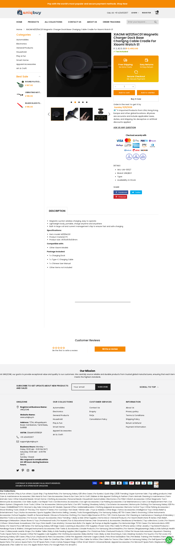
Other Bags (111, 510)
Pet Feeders (155, 536)
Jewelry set (20, 539)
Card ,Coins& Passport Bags (63, 542)
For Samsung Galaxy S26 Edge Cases (48, 526)
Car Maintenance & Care (134, 501)
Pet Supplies (91, 526)
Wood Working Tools (9, 510)
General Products (24, 47)
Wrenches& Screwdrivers (20, 523)
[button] (71, 102)
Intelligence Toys (144, 510)
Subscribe (103, 387)
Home (19, 22)
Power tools (104, 526)
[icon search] (155, 22)
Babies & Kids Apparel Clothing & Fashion (109, 496)
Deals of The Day (27, 510)
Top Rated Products (159, 526)
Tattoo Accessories (126, 510)
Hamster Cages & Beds (94, 536)
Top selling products (158, 493)
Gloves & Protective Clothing (64, 515)
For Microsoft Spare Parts (142, 542)
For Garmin (129, 528)
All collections (53, 22)
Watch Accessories (135, 499)
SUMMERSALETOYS (15, 507)
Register (146, 13)
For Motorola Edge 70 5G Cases (133, 523)
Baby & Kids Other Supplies (85, 518)
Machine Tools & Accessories (13, 518)
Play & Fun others (24, 493)
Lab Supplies (51, 534)
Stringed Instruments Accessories (40, 528)
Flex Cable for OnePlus (49, 539)
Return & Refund (133, 423)
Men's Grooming (139, 512)
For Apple (87, 523)
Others (4, 523)
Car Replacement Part (157, 501)
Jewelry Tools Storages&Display (84, 512)
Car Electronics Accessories (66, 501)
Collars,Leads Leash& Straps (18, 531)
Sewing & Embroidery (163, 515)
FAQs (91, 415)
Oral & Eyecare (118, 515)
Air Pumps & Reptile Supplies (105, 523)
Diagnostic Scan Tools (24, 504)
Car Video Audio (30, 501)
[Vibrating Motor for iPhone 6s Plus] (20, 95)
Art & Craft (21, 68)
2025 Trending (121, 493)
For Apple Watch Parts (38, 544)
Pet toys (36, 523)
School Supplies (19, 515)
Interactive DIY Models (52, 507)
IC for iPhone (32, 539)
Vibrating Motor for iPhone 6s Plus (33, 92)
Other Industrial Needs (23, 499)
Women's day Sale (32, 507)
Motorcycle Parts (64, 504)
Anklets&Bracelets (86, 507)
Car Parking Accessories (111, 501)
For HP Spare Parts (41, 542)
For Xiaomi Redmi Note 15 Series (142, 518)
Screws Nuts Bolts (73, 523)
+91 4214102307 (121, 13)
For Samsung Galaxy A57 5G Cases (115, 512)
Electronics (21, 43)
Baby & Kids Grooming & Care (113, 534)
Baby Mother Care (90, 534)
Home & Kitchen (7, 493)
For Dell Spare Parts (157, 539)
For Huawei (62, 520)
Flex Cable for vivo (19, 544)
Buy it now (136, 99)
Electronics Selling (60, 512)
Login (134, 13)
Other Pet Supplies (36, 534)
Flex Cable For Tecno (109, 539)
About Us (92, 22)
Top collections (150, 520)
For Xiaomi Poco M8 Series (18, 526)
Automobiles (22, 39)
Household (21, 52)
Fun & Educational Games (80, 520)
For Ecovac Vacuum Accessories (42, 518)
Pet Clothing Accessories (70, 534)
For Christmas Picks (96, 531)
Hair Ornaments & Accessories (106, 520)
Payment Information (136, 427)
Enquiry (92, 411)
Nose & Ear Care (71, 496)
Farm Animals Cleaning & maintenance (147, 496)
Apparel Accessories (26, 64)
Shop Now (122, 3)
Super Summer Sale (138, 493)
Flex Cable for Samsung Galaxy (133, 539)
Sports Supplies (44, 512)
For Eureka (98, 493)
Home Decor (104, 518)
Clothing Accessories (57, 499)
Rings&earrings (142, 528)
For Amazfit (70, 544)
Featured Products (115, 531)
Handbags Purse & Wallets (11, 528)
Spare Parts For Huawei (16, 534)
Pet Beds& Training (139, 536)
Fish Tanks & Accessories (67, 528)
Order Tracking (111, 22)
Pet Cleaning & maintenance (140, 515)
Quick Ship (38, 493)
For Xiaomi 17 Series (45, 510)
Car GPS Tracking (81, 504)
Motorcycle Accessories (10, 501)
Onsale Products (87, 528)
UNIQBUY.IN (37, 483)
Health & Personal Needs (38, 515)
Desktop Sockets (135, 534)
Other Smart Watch (86, 542)
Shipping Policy (133, 419)
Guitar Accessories (27, 512)
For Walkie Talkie (39, 531)
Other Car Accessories (45, 504)
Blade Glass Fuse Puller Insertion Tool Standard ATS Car (33, 103)
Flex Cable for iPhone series (123, 526)
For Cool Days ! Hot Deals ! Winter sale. (72, 510)
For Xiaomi (169, 520)
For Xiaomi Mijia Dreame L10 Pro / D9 (94, 515)
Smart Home (22, 60)
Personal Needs (75, 499)
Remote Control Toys (134, 507)
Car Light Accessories (89, 501)
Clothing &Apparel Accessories (109, 507)
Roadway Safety (98, 504)
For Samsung (102, 528)
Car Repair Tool (45, 501)
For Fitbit (122, 499)
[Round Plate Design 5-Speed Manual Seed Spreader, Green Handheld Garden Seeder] (20, 84)
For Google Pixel (57, 544)
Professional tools (48, 520)
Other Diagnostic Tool (156, 499)
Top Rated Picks (51, 493)
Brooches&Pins (116, 528)
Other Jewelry (142, 526)
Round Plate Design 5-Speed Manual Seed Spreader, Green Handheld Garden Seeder (33, 81)
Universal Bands (103, 542)
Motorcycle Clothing (139, 504)
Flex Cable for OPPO (70, 539)
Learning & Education (75, 526)
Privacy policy (132, 411)
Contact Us (74, 22)
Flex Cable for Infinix (89, 539)
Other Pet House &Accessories (138, 531)
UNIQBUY (128, 173)
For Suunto (149, 534)
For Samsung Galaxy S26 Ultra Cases (76, 493)
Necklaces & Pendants (132, 520)
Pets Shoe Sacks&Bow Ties (118, 536)
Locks (161, 520)
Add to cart (124, 92)
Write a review (110, 349)
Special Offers (70, 507)
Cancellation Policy (98, 419)
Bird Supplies (80, 531)
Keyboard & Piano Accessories (50, 536)
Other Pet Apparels (73, 536)
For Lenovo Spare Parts (22, 542)
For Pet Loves (161, 534)
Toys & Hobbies (98, 510)
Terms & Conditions (135, 415)
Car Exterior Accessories (117, 504)
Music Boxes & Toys (30, 520)
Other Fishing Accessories (156, 507)
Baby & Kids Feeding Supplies (61, 531)
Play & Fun (21, 56)
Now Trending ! (64, 518)
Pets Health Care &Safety (52, 523)
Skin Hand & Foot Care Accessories (47, 496)
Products (33, 22)
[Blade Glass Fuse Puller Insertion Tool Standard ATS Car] (20, 106)
